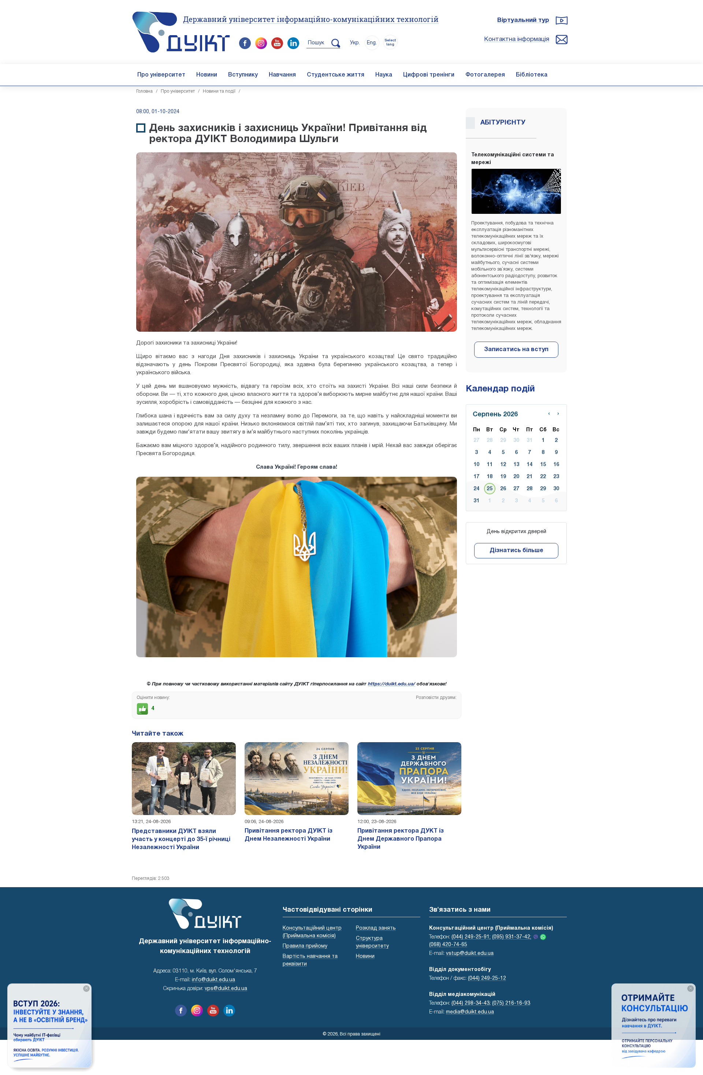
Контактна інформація (516, 39)
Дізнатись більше (516, 550)
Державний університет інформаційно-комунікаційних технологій (311, 19)
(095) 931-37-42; (511, 937)
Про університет (161, 75)
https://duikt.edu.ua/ (391, 684)
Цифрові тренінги (428, 75)
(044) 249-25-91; (471, 937)
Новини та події (219, 91)
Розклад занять (376, 928)
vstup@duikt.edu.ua (470, 953)
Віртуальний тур (523, 20)
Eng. (372, 43)
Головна (144, 91)
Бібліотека (531, 75)
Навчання (282, 75)
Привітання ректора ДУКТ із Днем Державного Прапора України (400, 839)
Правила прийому (305, 946)
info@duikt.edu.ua (213, 980)
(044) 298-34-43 (470, 1003)
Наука (383, 75)
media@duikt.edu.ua (470, 1012)
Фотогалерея (485, 75)
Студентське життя (335, 75)
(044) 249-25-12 (487, 978)
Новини (206, 75)
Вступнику (243, 75)
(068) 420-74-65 (448, 944)
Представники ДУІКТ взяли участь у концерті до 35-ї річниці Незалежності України (181, 839)
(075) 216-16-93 (511, 1003)
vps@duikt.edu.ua (226, 988)
